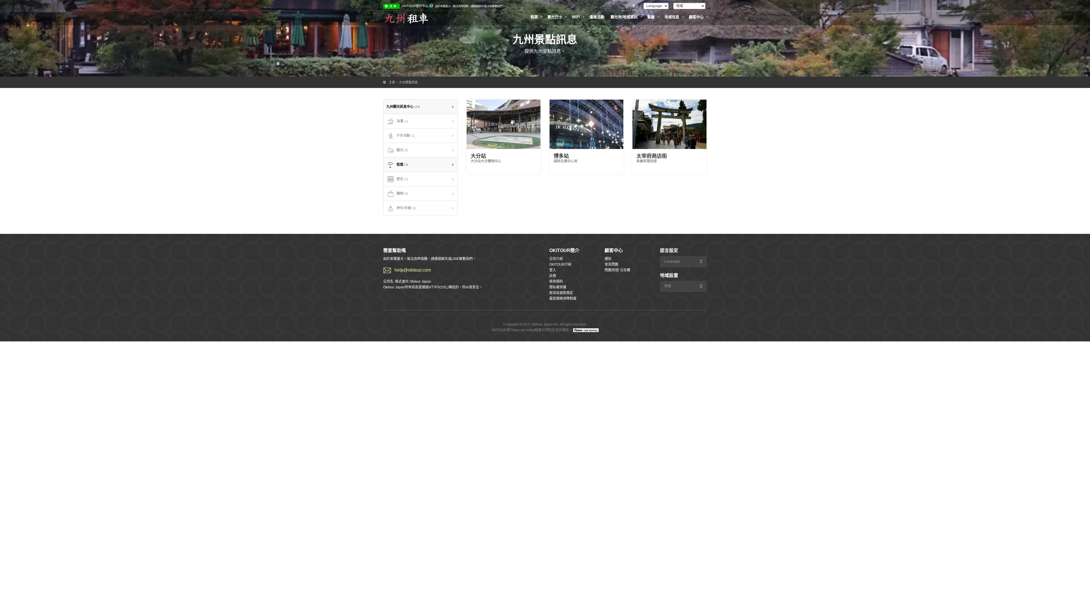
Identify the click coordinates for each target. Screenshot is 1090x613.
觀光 (402, 150)
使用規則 (556, 282)
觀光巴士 (555, 17)
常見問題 (611, 264)
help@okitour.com (413, 270)
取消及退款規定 (561, 293)
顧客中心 (697, 17)
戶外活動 (406, 136)
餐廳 (651, 17)
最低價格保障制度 (563, 299)
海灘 (402, 121)
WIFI (576, 17)
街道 (402, 165)
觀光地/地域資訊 (625, 17)
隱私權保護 (557, 287)
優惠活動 (597, 17)
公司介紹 (556, 259)
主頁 (392, 82)
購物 (402, 194)
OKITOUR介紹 (560, 264)
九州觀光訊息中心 (403, 107)
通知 (608, 259)
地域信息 (672, 17)
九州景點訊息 (408, 82)
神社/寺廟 (406, 208)
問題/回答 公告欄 (617, 270)
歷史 (402, 179)
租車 (535, 17)
